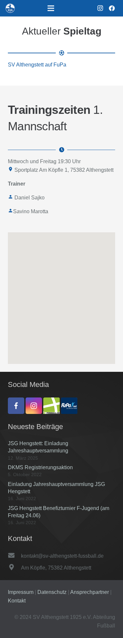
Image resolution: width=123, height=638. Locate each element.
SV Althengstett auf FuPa (37, 64)
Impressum (21, 592)
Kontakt (17, 600)
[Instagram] (100, 8)
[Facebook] (112, 8)
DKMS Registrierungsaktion (40, 467)
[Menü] (51, 8)
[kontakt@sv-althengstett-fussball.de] (14, 556)
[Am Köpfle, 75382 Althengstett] (14, 568)
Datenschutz (52, 592)
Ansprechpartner (90, 592)
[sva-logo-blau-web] (10, 8)
